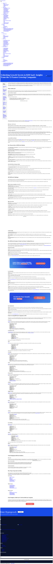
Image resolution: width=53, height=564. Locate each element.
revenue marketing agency (36, 289)
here (10, 474)
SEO (4, 21)
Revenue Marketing (6, 12)
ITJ (8, 374)
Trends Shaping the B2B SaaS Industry (4, 107)
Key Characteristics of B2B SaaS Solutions (5, 90)
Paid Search (5, 18)
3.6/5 (15, 338)
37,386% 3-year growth (31, 332)
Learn (3, 24)
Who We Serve (5, 33)
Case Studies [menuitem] (3, 545)
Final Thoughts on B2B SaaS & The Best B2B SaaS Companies (5, 116)
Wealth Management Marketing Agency (8, 28)
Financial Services (6, 5)
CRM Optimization (6, 15)
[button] (26, 1)
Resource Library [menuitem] (4, 546)
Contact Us (26, 562)
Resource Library (5, 60)
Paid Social (5, 19)
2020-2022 (23, 141)
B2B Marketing (5, 8)
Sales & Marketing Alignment (7, 20)
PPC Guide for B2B (6, 31)
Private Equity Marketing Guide (7, 29)
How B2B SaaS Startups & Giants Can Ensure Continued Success (4, 98)
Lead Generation (12, 480)
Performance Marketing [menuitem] (5, 539)
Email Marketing (6, 16)
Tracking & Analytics (6, 22)
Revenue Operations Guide (7, 30)
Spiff (8, 343)
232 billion (20, 139)
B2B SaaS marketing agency (47, 245)
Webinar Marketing (6, 23)
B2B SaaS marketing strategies (29, 120)
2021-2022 (33, 140)
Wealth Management (6, 4)
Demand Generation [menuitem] (4, 536)
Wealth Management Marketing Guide (8, 63)
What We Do (4, 7)
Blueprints (4, 27)
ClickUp (9, 412)
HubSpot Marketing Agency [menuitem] (5, 538)
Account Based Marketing (6, 40)
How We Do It (5, 14)
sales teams (35, 187)
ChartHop (9, 353)
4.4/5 (13, 327)
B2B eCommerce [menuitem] (4, 535)
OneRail (9, 383)
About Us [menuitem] (3, 549)
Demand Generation (6, 9)
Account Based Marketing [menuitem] (5, 534)
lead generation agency (13, 279)
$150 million (15, 414)
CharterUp (9, 321)
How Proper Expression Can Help (4, 112)
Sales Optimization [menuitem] (4, 541)
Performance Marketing (6, 11)
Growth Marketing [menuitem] (4, 537)
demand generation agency (15, 255)
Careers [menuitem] (3, 550)
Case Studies (5, 26)
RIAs (4, 35)
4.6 (13, 359)
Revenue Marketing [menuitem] (4, 540)
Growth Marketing (5, 42)
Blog (4, 25)
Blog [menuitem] (2, 544)
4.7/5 (15, 348)
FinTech (4, 37)
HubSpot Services (12, 487)
